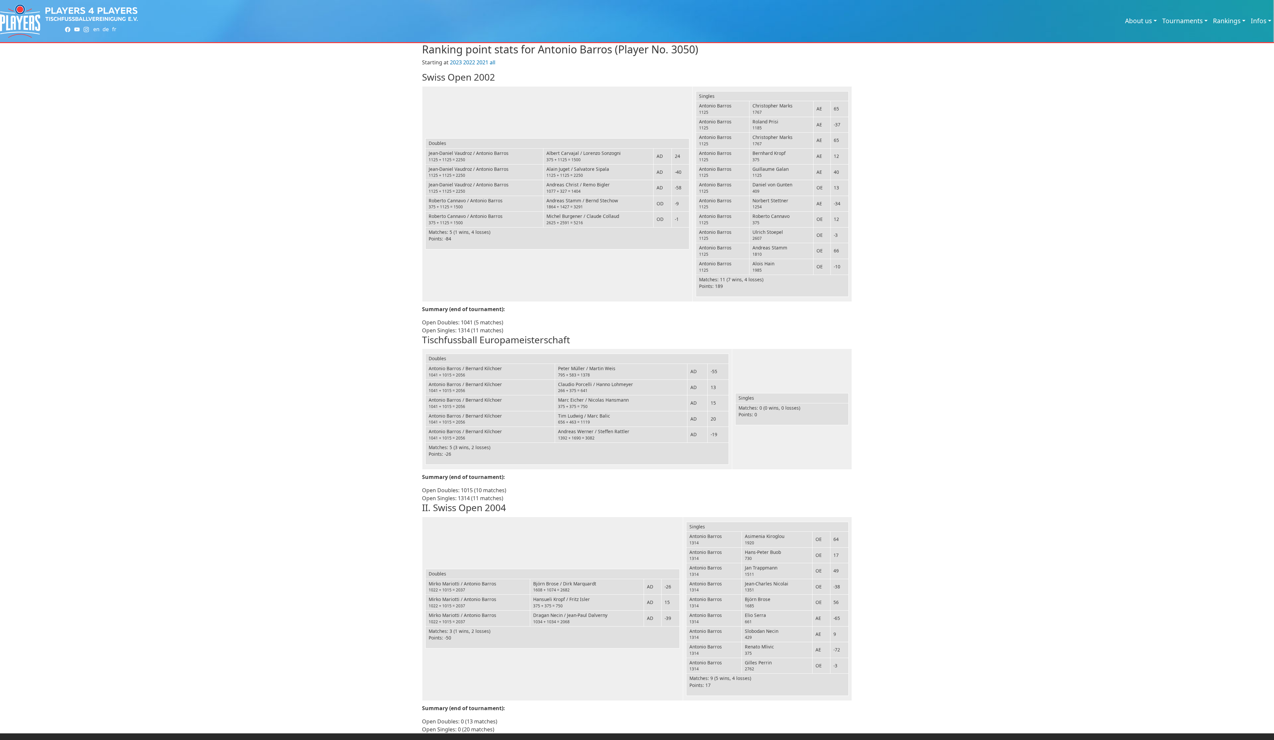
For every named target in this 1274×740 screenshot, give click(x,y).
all (492, 62)
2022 (469, 62)
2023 (456, 62)
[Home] (20, 21)
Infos (1258, 20)
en (96, 29)
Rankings (1226, 20)
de (106, 29)
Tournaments (1182, 20)
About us (1138, 20)
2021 (482, 62)
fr (114, 29)
